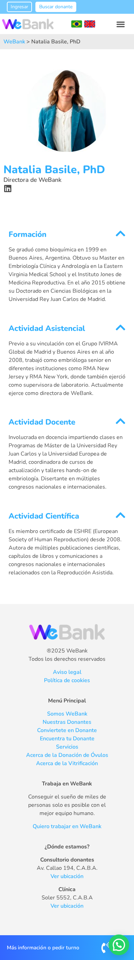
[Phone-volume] (105, 947)
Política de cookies (67, 680)
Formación (27, 234)
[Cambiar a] (76, 24)
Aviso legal (67, 672)
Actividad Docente (42, 422)
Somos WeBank (67, 714)
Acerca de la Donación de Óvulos (67, 755)
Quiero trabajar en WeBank (67, 826)
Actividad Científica (44, 516)
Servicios (67, 747)
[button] (120, 24)
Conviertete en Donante (67, 730)
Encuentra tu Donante (67, 738)
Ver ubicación (67, 876)
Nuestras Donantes (67, 722)
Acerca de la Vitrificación (67, 763)
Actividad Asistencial (47, 328)
